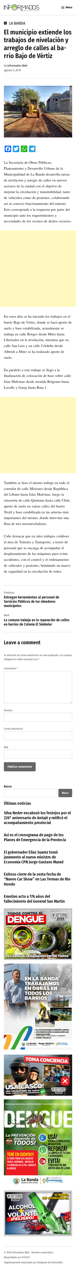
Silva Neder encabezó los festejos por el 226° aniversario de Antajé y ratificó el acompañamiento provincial (37, 817)
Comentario (11, 668)
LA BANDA (17, 23)
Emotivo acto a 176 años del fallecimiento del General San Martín (34, 899)
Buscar (8, 786)
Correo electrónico (13, 728)
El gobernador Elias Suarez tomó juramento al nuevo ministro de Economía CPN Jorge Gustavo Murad (33, 857)
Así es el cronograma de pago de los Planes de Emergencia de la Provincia (35, 837)
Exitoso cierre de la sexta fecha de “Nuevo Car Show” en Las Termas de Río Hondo (37, 879)
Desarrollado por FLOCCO (17, 1257)
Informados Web (17, 65)
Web (6, 747)
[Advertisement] (38, 269)
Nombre (8, 710)
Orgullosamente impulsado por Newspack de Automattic (33, 1262)
